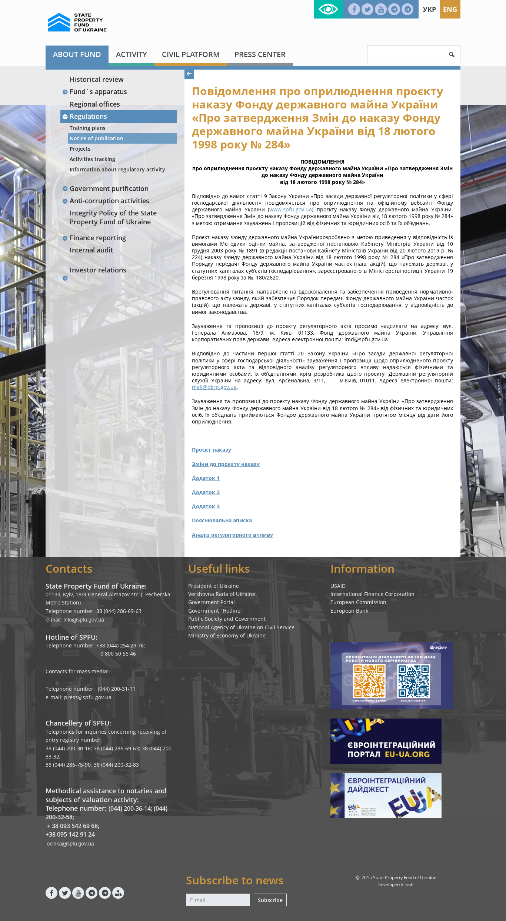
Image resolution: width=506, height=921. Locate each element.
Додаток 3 (206, 506)
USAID (338, 585)
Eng (450, 9)
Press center (260, 54)
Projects (80, 148)
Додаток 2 (206, 492)
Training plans (88, 127)
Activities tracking (92, 159)
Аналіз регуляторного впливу (232, 534)
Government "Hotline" (215, 610)
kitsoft (407, 884)
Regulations (88, 116)
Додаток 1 (206, 478)
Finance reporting (98, 237)
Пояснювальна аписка (222, 520)
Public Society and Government (227, 618)
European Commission (358, 602)
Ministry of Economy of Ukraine (227, 635)
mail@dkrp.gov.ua (214, 387)
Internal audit (91, 249)
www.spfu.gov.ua (290, 209)
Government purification (109, 188)
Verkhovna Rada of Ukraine (221, 593)
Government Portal (211, 602)
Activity (131, 54)
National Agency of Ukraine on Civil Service (241, 627)
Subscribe (270, 900)
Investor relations (98, 269)
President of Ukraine (213, 585)
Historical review (97, 79)
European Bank (349, 610)
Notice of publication (96, 138)
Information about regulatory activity (117, 169)
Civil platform (191, 54)
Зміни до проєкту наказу (226, 464)
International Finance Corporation (372, 593)
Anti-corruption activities (109, 200)
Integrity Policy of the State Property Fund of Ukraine (113, 217)
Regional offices (95, 104)
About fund (77, 54)
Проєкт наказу (211, 449)
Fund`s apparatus (98, 91)
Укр (429, 9)
